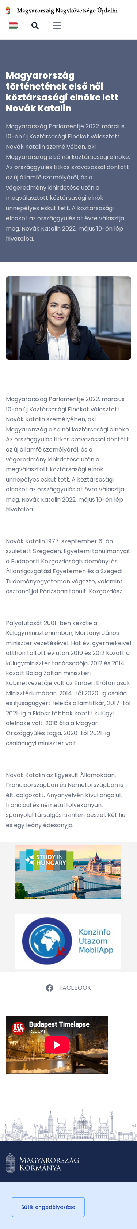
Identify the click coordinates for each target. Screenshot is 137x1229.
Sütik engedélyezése (48, 1207)
